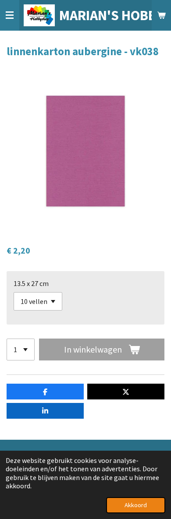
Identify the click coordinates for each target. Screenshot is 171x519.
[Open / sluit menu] (9, 15)
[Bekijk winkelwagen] (161, 15)
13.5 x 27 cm (31, 283)
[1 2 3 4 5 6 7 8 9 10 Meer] (21, 349)
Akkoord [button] (136, 505)
